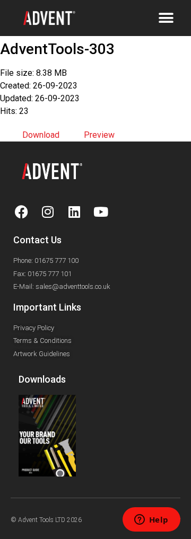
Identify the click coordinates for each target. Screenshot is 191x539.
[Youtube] (101, 211)
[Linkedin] (74, 211)
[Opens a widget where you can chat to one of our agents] (151, 520)
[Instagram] (47, 211)
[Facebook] (21, 211)
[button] (166, 18)
